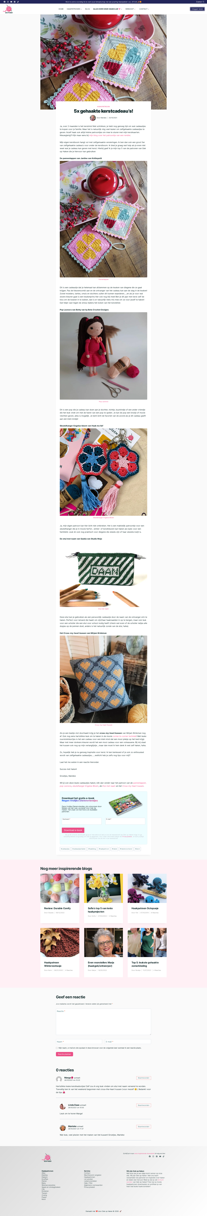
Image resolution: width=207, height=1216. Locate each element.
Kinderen (45, 1191)
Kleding (44, 1175)
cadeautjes (65, 849)
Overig (44, 1195)
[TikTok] (18, 1)
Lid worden (88, 1179)
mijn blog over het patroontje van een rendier (109, 135)
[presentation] (59, 888)
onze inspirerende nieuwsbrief (144, 1153)
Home (61, 9)
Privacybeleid (127, 836)
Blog (87, 9)
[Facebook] (4, 1)
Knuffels (45, 1179)
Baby (44, 1183)
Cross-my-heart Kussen (103, 725)
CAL (43, 1189)
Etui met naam (103, 609)
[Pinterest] (14, 1)
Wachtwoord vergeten (92, 1175)
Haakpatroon (103, 107)
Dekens (44, 1177)
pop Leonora (65, 786)
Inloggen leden (197, 9)
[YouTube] (11, 1)
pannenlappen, (139, 783)
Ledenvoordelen (90, 1181)
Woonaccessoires (48, 1185)
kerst (137, 849)
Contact (87, 1173)
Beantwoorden (143, 1078)
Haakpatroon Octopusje (145, 908)
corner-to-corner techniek (124, 736)
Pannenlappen (104, 279)
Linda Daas (73, 1105)
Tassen (44, 1193)
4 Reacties (69, 970)
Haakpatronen (89, 1177)
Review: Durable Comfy (57, 908)
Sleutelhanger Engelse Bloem (103, 518)
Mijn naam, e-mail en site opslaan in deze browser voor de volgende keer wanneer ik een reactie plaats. (100, 1048)
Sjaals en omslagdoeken (51, 1187)
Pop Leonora (103, 401)
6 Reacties (155, 913)
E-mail (108, 819)
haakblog (92, 849)
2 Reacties (113, 916)
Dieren (44, 1181)
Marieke (103, 118)
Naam (60, 1041)
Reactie (61, 1011)
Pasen (44, 1197)
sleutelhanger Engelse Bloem (85, 786)
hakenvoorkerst (126, 849)
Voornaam (66, 819)
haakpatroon (104, 849)
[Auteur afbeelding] (93, 118)
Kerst (44, 1199)
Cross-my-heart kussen (133, 786)
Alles (43, 1173)
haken (114, 849)
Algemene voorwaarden (93, 1185)
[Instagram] (8, 1)
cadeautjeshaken (78, 849)
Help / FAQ (88, 1183)
